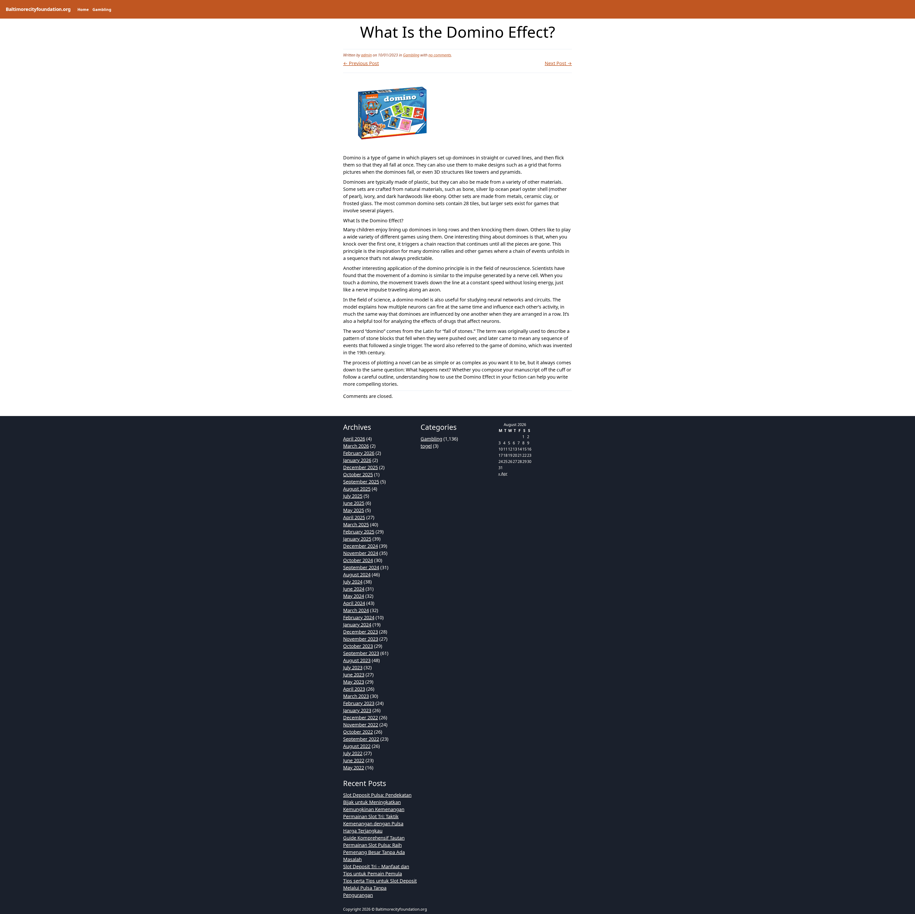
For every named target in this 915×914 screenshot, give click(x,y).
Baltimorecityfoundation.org (38, 9)
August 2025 (357, 489)
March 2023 (356, 696)
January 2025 (357, 539)
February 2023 (358, 703)
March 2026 (356, 446)
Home (83, 9)
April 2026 (354, 439)
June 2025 (353, 503)
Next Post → (558, 63)
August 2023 (357, 660)
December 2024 (360, 546)
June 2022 (353, 760)
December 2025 (360, 467)
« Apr (503, 473)
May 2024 (353, 596)
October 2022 (358, 732)
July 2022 (352, 753)
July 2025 (352, 496)
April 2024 (354, 603)
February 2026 (358, 453)
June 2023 (353, 674)
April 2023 (354, 689)
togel (426, 446)
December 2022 (360, 717)
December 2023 (360, 632)
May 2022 (353, 767)
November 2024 (360, 553)
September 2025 (361, 481)
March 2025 (356, 524)
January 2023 (357, 710)
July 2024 (352, 582)
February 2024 (358, 617)
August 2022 (357, 746)
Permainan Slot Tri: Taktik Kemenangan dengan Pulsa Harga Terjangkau (373, 823)
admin (366, 55)
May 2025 (353, 510)
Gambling (101, 9)
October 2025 (358, 474)
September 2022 (361, 739)
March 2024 (356, 610)
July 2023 (352, 667)
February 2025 (358, 531)
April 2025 (354, 517)
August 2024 (357, 574)
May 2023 (353, 682)
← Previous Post (361, 63)
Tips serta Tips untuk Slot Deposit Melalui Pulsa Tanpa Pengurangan (380, 888)
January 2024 (357, 624)
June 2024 (353, 589)
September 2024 (361, 567)
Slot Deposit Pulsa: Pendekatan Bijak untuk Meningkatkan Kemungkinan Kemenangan (377, 802)
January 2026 (357, 460)
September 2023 (361, 653)
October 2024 (358, 560)
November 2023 (360, 639)
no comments (439, 55)
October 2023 (358, 646)
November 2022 (360, 724)
